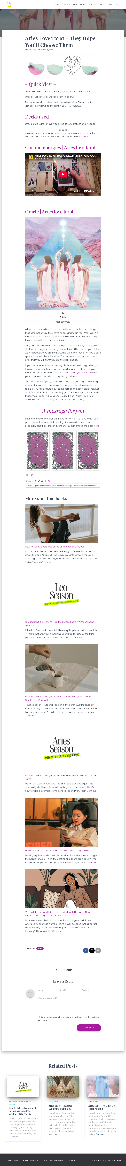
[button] (69, 4)
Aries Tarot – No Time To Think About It (101, 1107)
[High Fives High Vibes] (9, 4)
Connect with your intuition (76, 372)
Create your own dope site (53, 1160)
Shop (110, 4)
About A (72, 1160)
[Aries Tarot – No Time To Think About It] (103, 1086)
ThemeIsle (116, 1160)
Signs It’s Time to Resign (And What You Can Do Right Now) (57, 850)
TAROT (65, 4)
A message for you (63, 410)
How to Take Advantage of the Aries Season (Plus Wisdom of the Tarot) (22, 1111)
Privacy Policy (13, 1160)
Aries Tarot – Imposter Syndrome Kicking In (60, 1107)
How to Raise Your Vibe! (22, 1102)
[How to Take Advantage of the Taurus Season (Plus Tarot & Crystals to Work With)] (61, 668)
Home (57, 4)
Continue (46, 562)
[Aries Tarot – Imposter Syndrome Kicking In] (63, 1086)
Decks (82, 4)
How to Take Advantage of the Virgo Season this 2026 (54, 546)
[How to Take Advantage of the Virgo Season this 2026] (61, 523)
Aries (40, 949)
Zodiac (12, 1104)
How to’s (92, 4)
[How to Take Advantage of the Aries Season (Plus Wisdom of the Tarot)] (61, 746)
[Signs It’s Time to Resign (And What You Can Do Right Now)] (61, 822)
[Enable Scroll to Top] (121, 1161)
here (85, 136)
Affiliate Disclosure (31, 1160)
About (102, 4)
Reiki (75, 4)
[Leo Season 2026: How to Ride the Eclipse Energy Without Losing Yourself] (61, 593)
